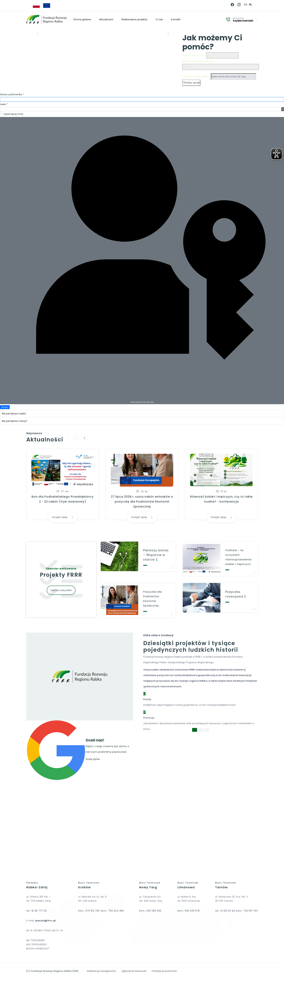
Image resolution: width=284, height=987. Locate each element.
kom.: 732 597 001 (247, 910)
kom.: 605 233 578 (189, 910)
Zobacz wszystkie (61, 590)
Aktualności (106, 19)
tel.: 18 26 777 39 (36, 910)
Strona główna (82, 19)
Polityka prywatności (164, 971)
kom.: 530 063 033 (150, 910)
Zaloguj (4, 407)
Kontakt (176, 19)
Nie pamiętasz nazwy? (14, 421)
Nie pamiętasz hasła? (14, 413)
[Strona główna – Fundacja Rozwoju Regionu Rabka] (46, 19)
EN (245, 4)
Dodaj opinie (93, 759)
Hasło (4, 104)
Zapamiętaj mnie (13, 114)
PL (250, 4)
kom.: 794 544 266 (112, 910)
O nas (159, 19)
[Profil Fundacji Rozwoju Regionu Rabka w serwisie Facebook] (232, 4)
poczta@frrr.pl (46, 920)
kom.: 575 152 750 (89, 910)
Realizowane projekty (134, 19)
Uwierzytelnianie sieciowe (142, 402)
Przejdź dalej (59, 517)
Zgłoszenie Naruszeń (133, 971)
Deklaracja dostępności (101, 971)
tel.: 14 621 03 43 (225, 910)
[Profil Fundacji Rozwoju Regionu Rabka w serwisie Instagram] (239, 4)
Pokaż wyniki (192, 82)
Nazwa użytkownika (12, 94)
